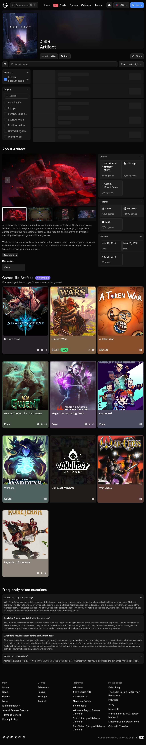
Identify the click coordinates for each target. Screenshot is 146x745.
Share (139, 56)
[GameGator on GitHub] (23, 737)
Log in (139, 5)
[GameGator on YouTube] (11, 737)
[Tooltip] (27, 79)
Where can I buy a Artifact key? (18, 597)
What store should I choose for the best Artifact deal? (28, 635)
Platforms (104, 202)
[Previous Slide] (7, 180)
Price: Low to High (129, 64)
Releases (104, 236)
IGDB (135, 737)
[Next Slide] (91, 180)
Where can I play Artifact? (16, 656)
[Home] (5, 5)
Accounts (8, 72)
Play (66, 56)
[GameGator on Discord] (109, 5)
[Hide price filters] (5, 64)
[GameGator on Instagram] (3, 737)
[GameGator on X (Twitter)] (15, 737)
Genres (103, 156)
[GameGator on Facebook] (7, 737)
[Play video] (49, 180)
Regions (8, 89)
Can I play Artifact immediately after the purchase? (27, 618)
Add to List (50, 56)
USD (122, 5)
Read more (8, 255)
